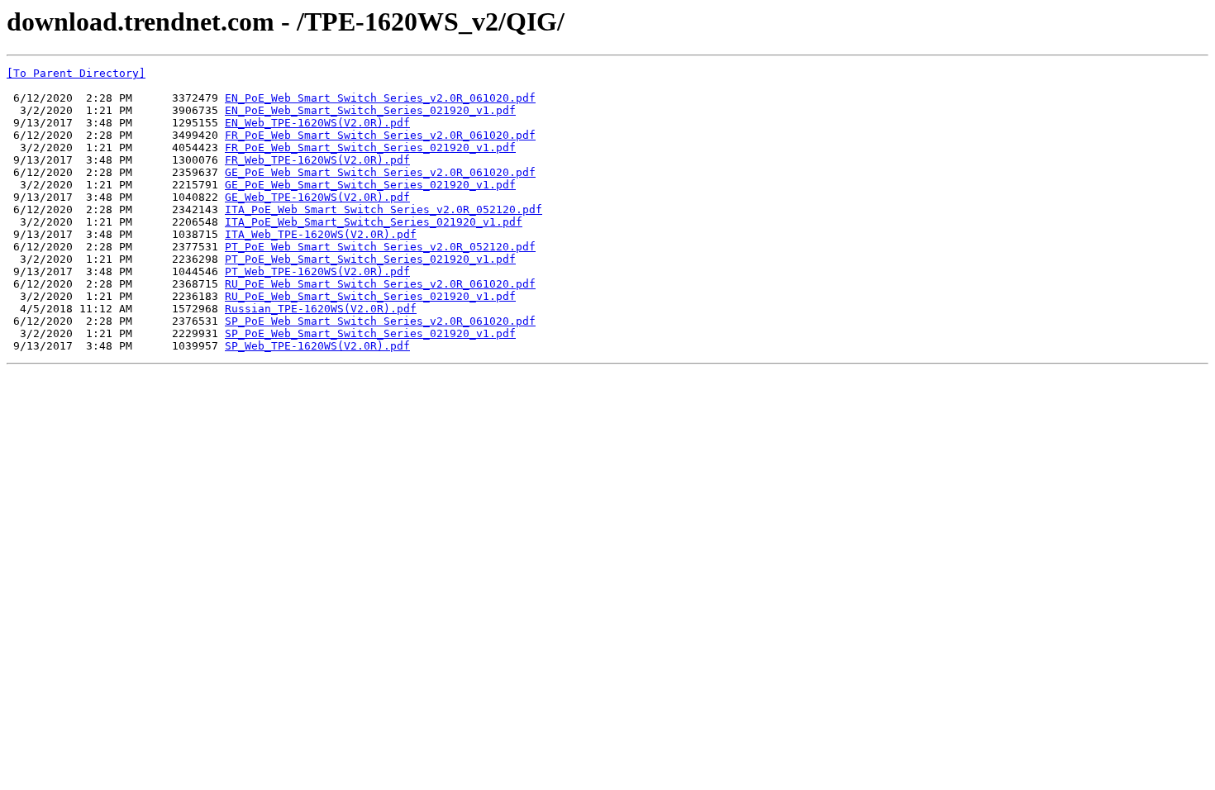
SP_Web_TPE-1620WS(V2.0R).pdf (317, 346)
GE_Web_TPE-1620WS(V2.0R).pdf (317, 197)
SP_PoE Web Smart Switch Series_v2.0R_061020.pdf (380, 321)
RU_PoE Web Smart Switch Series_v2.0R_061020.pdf (380, 284)
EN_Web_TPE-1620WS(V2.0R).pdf (317, 123)
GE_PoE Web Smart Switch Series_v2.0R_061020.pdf (380, 172)
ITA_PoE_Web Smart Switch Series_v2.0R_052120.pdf (383, 209)
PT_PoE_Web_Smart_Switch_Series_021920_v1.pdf (370, 259)
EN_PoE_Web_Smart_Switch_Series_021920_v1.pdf (370, 110)
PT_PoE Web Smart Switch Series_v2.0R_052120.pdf (380, 246)
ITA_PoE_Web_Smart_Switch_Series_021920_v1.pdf (373, 222)
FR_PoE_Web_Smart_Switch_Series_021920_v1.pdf (370, 147)
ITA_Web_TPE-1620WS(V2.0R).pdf (321, 234)
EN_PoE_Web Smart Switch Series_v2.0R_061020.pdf (380, 98)
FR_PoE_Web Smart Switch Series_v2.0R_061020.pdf (380, 135)
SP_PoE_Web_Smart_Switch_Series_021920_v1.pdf (370, 333)
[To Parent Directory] (76, 73)
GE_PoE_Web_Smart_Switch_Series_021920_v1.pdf (370, 184)
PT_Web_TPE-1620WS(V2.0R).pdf (317, 271)
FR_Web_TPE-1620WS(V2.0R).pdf (317, 160)
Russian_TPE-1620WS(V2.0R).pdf (321, 308)
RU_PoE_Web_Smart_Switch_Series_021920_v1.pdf (370, 296)
